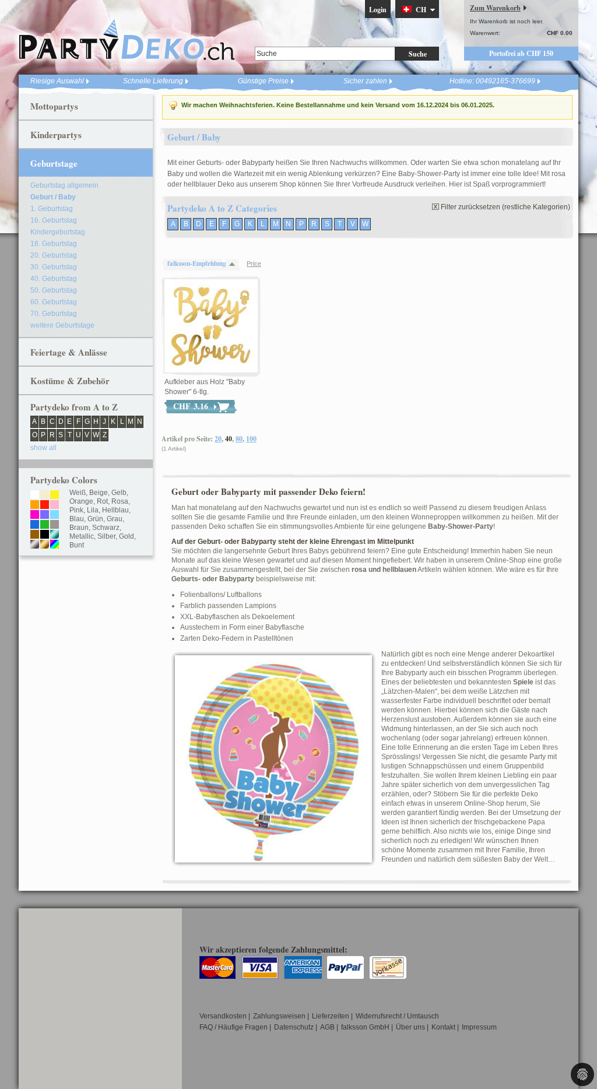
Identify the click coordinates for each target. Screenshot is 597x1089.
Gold (126, 536)
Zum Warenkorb (495, 8)
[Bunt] (54, 545)
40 (228, 439)
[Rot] (44, 505)
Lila (93, 510)
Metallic (81, 536)
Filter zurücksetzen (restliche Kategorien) (505, 207)
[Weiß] (34, 495)
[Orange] (34, 505)
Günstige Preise (263, 81)
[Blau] (34, 525)
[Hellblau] (54, 515)
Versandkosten (223, 1016)
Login (378, 10)
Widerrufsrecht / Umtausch (397, 1016)
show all (43, 448)
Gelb (119, 493)
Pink (76, 510)
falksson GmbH (365, 1027)
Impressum (479, 1027)
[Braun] (34, 535)
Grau (114, 519)
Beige (98, 493)
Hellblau (115, 510)
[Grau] (54, 525)
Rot (102, 501)
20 (218, 439)
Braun (79, 528)
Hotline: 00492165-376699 (492, 81)
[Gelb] (54, 495)
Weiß (77, 493)
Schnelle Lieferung (153, 81)
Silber (106, 536)
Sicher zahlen (365, 81)
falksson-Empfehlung (196, 263)
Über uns (410, 1027)
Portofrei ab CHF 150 (521, 53)
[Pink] (34, 515)
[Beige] (44, 495)
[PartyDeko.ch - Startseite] (126, 40)
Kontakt (443, 1027)
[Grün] (44, 525)
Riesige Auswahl (57, 81)
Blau (76, 519)
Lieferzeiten (330, 1016)
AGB (327, 1027)
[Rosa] (54, 505)
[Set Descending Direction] (235, 264)
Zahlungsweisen (279, 1016)
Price (254, 263)
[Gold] (44, 545)
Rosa (119, 501)
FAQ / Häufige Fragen (233, 1027)
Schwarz (106, 528)
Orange (81, 501)
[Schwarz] (44, 535)
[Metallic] (54, 535)
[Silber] (34, 545)
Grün (95, 519)
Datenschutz (294, 1027)
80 (239, 439)
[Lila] (44, 515)
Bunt (76, 545)
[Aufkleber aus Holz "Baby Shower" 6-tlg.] (211, 326)
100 (251, 439)
